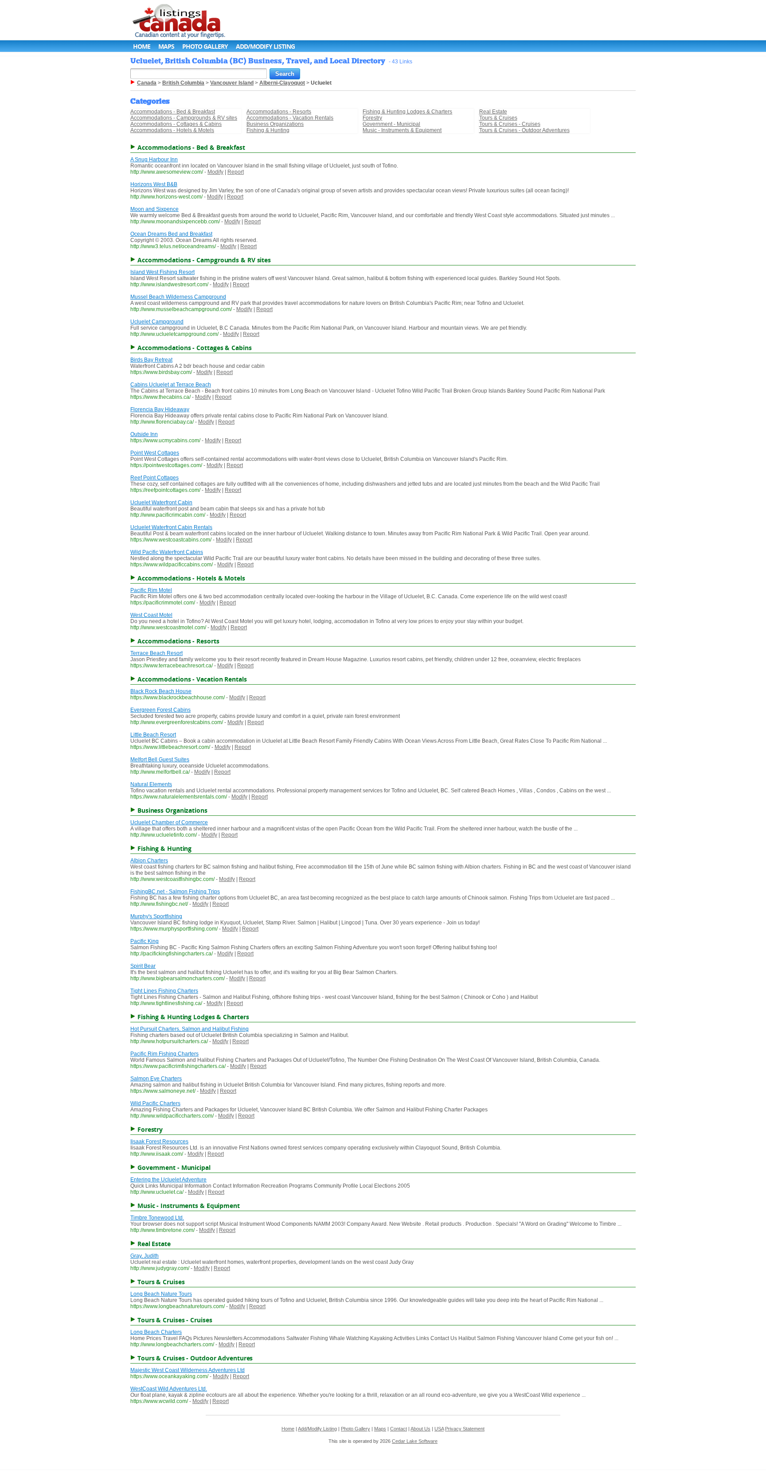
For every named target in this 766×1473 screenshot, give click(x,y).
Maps (166, 46)
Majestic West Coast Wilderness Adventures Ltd (187, 1370)
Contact (398, 1428)
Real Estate (493, 112)
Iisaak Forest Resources (159, 1141)
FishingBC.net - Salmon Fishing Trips (175, 891)
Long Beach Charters (156, 1332)
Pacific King (144, 941)
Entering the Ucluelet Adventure (168, 1180)
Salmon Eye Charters (156, 1079)
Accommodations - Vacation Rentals (289, 118)
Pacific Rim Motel (151, 590)
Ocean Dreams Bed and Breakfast (171, 234)
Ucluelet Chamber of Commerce (169, 822)
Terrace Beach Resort (156, 653)
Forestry (372, 118)
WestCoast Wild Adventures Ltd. (168, 1389)
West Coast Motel (151, 615)
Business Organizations (275, 124)
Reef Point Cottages (154, 478)
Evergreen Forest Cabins (160, 710)
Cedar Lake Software (415, 1441)
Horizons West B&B (153, 184)
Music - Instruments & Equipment (402, 130)
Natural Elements (151, 784)
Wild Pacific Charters (155, 1103)
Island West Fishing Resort (162, 272)
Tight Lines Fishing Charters (164, 991)
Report (235, 172)
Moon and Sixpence (154, 209)
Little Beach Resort (153, 735)
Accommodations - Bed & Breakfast (172, 112)
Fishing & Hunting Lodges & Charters (407, 112)
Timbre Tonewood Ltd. (157, 1218)
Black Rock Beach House (161, 691)
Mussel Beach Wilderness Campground (178, 297)
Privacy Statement (465, 1428)
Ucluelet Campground (157, 322)
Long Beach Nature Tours (161, 1294)
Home (141, 46)
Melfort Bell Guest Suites (159, 759)
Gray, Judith (144, 1256)
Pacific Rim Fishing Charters (164, 1054)
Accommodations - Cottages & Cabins (176, 124)
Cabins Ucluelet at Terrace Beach (170, 385)
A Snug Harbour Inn (154, 159)
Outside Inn (144, 434)
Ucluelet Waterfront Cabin (161, 502)
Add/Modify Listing (265, 46)
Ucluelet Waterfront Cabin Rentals (171, 527)
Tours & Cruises (498, 118)
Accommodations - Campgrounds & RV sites (183, 118)
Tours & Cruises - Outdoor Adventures (524, 130)
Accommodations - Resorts (278, 112)
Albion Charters (149, 860)
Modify (215, 172)
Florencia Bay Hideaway (159, 409)
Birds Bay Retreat (151, 360)
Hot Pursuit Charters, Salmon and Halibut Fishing (189, 1029)
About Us (420, 1428)
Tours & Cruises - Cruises (509, 124)
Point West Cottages (154, 453)
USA (439, 1428)
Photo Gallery (205, 46)
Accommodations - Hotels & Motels (172, 130)
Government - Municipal (391, 124)
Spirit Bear (143, 966)
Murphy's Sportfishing (156, 916)
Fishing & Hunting (267, 130)
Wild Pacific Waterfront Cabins (166, 552)
